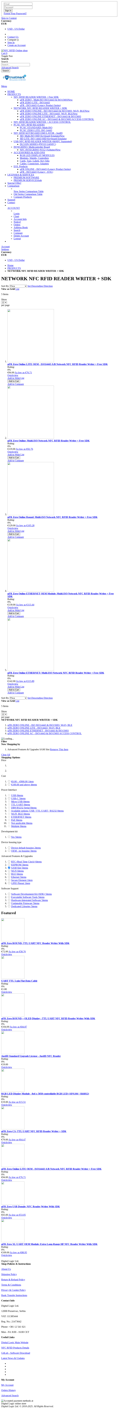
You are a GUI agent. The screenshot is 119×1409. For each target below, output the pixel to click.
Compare (18, 233)
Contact (11, 202)
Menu (4, 86)
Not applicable (21, 823)
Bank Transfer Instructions (14, 1295)
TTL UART (20, 804)
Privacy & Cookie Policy (13, 1290)
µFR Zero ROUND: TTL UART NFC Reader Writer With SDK (35, 943)
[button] (15, 378)
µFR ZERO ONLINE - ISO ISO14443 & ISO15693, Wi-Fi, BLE (39, 725)
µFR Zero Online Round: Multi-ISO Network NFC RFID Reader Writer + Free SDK (52, 517)
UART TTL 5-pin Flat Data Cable (19, 981)
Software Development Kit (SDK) (31, 894)
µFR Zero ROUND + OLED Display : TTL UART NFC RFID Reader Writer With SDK (48, 1018)
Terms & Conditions (11, 1285)
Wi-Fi (17, 871)
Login (17, 213)
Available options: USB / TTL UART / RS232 (37, 810)
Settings (5, 249)
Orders (17, 224)
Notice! (17, 222)
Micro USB (20, 801)
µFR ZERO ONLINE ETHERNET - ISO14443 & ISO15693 (38, 730)
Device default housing (26, 847)
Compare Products (23, 197)
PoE (16, 820)
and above (24, 784)
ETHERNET (21, 817)
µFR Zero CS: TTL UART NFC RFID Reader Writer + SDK (33, 1131)
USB (17, 795)
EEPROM (19, 864)
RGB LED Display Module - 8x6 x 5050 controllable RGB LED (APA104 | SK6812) (45, 1093)
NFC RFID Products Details (15, 1347)
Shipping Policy (9, 1274)
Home (10, 265)
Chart (16, 216)
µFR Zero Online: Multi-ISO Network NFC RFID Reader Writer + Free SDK (48, 440)
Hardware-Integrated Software (29, 900)
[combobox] (15, 64)
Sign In (11, 42)
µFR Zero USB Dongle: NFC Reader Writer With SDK (30, 1206)
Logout (17, 238)
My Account (7, 1385)
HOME (11, 91)
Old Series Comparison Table (28, 194)
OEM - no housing (24, 851)
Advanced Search (10, 67)
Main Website (14, 241)
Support (11, 199)
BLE (17, 874)
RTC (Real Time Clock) (26, 861)
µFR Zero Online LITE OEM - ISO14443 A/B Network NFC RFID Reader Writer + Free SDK (57, 364)
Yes (16, 837)
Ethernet (18, 877)
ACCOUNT (13, 208)
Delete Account (21, 235)
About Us (6, 1269)
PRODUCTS (14, 268)
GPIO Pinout (20, 883)
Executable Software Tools (27, 897)
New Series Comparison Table (29, 191)
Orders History (8, 1390)
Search (17, 230)
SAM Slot (19, 868)
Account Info (20, 219)
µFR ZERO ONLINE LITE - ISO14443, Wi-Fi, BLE (33, 728)
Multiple (18, 826)
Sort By (5, 286)
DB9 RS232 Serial (24, 807)
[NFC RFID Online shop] (14, 50)
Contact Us (12, 37)
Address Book (21, 227)
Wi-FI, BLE (20, 814)
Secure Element (22, 880)
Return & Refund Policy (13, 1279)
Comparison (13, 186)
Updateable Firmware (25, 903)
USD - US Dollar (16, 29)
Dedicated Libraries (24, 906)
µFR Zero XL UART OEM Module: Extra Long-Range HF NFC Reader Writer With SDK (49, 1244)
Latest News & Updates (13, 1358)
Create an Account (16, 45)
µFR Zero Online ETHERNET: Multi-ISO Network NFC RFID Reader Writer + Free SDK (55, 673)
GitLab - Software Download (15, 1353)
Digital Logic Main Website (14, 1342)
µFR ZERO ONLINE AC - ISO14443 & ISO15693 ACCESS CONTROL (44, 733)
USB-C (18, 798)
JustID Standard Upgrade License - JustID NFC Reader (31, 1056)
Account (5, 246)
